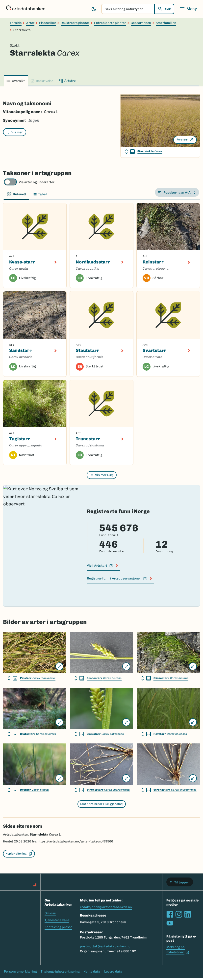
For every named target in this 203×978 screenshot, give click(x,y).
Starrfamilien (166, 23)
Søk (168, 9)
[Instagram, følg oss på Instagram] (178, 914)
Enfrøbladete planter (110, 23)
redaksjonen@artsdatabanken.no (106, 907)
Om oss (50, 913)
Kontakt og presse (58, 927)
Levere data (113, 971)
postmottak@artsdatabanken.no (105, 946)
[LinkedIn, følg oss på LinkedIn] (187, 914)
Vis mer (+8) (104, 475)
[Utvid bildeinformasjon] (130, 152)
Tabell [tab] (42, 194)
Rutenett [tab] (19, 194)
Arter (30, 23)
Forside (16, 23)
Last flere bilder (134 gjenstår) (101, 804)
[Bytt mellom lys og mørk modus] (93, 8)
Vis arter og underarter (36, 182)
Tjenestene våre (57, 920)
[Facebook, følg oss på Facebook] (169, 914)
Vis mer (17, 132)
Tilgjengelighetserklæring (60, 971)
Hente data (91, 971)
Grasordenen (141, 23)
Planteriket (47, 23)
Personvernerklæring (20, 971)
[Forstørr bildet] (59, 666)
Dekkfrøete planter (75, 23)
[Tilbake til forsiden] (25, 8)
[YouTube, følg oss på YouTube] (169, 923)
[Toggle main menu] (188, 9)
